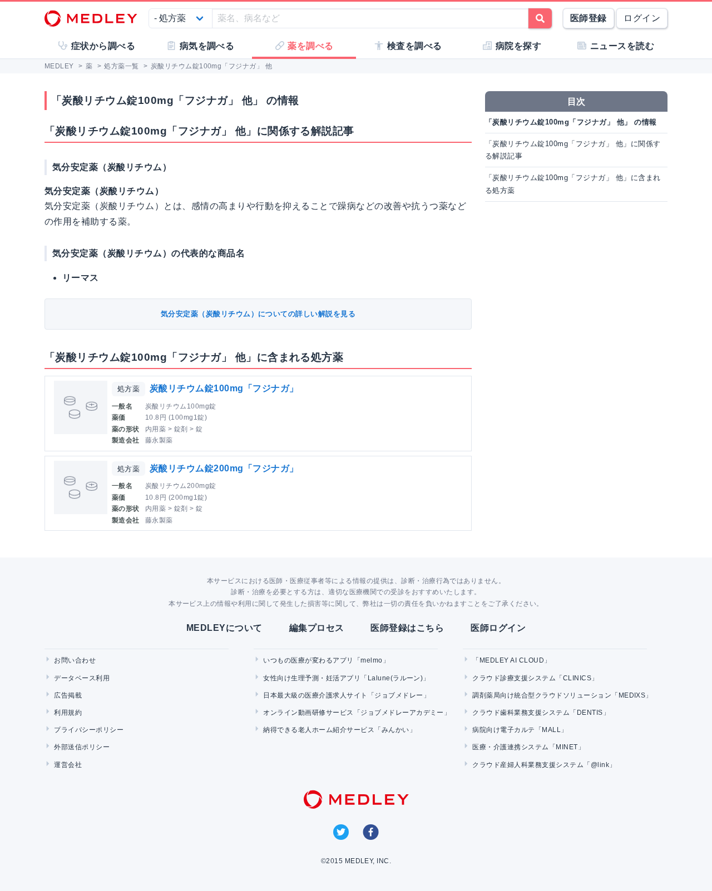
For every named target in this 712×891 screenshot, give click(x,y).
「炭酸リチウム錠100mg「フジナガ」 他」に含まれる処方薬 (572, 183)
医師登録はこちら (407, 628)
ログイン (642, 18)
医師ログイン (498, 628)
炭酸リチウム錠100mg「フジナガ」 (224, 388)
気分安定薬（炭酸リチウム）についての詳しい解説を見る (258, 314)
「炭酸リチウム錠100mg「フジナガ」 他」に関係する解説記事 (572, 150)
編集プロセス (316, 628)
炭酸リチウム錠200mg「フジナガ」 (224, 468)
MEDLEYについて (224, 628)
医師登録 (588, 18)
